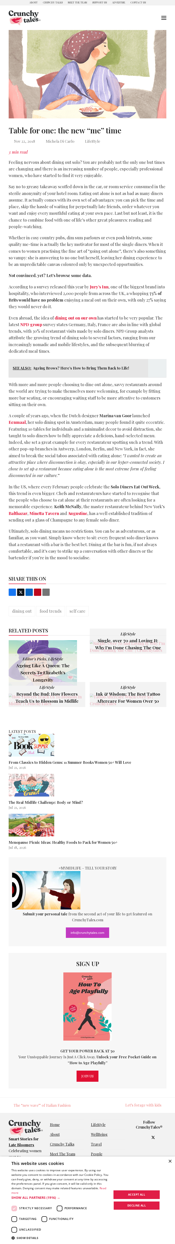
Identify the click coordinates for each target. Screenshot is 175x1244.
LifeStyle (92, 141)
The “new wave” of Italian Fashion (40, 1105)
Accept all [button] (136, 1195)
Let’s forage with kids (143, 1105)
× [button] (170, 1161)
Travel (96, 1144)
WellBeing (99, 1134)
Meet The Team (62, 1154)
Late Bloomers (21, 1144)
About (55, 1134)
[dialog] (87, 1200)
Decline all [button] (136, 1205)
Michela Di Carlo (60, 141)
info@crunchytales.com (87, 932)
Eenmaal (17, 422)
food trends (51, 611)
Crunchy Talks (62, 1144)
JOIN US (87, 1076)
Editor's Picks (34, 658)
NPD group (31, 324)
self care (77, 611)
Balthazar (18, 513)
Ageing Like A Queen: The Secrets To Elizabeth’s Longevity (42, 672)
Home (55, 1124)
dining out (22, 611)
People (96, 1154)
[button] (163, 18)
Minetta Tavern (44, 513)
